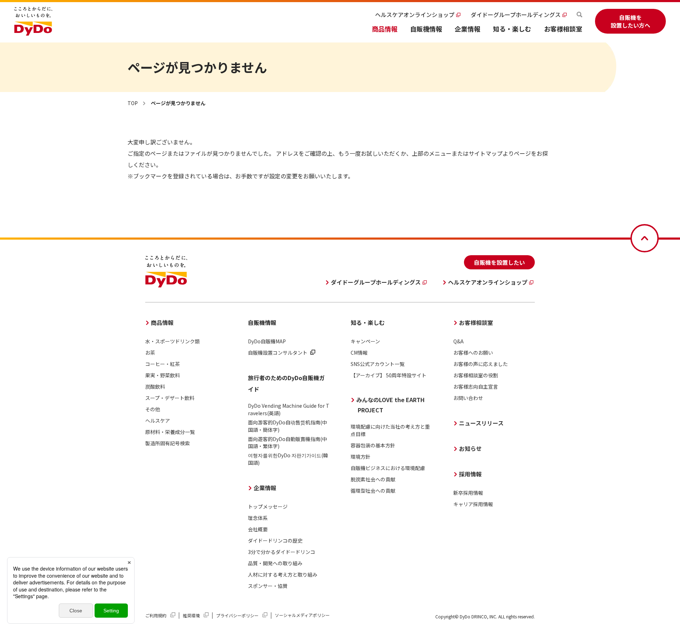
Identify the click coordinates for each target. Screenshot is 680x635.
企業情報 (467, 28)
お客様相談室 (563, 28)
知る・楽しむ (512, 28)
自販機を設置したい (499, 262)
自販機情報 (426, 28)
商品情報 (384, 28)
